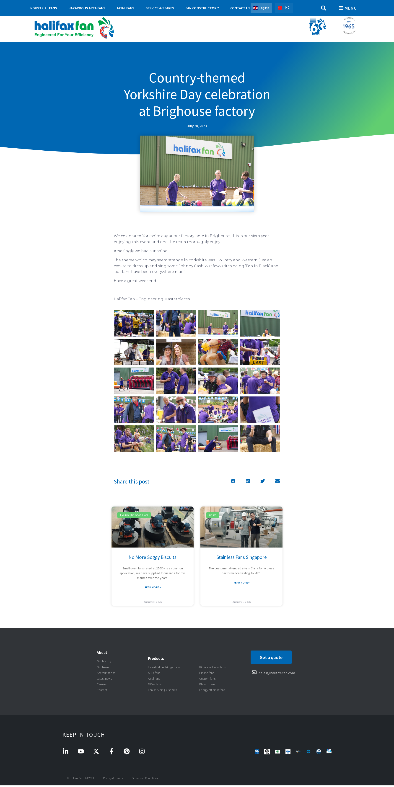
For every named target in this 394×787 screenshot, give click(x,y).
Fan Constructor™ (202, 8)
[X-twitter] (96, 751)
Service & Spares (160, 8)
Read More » (153, 587)
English (264, 8)
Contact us (240, 8)
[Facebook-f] (111, 751)
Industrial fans (43, 8)
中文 (287, 8)
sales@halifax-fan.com (277, 673)
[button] (323, 8)
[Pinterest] (127, 751)
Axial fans (125, 8)
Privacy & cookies (113, 778)
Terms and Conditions (145, 778)
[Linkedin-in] (65, 751)
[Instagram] (142, 751)
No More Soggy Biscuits (152, 557)
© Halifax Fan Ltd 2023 (80, 778)
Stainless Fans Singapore (241, 557)
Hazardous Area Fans (86, 8)
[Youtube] (81, 751)
